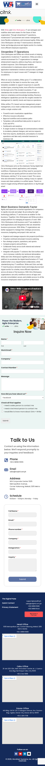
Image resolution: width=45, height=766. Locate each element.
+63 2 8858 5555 (16, 462)
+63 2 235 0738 (22, 716)
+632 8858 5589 (34, 606)
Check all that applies (11, 403)
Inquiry (12, 557)
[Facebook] (16, 754)
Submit (5, 420)
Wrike (7, 30)
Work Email (6, 350)
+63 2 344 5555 (22, 674)
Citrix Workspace (18, 30)
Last (25, 346)
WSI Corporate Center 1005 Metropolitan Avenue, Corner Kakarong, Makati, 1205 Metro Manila (25, 485)
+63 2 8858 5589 (23, 632)
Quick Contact (8, 603)
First (2, 346)
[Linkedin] (25, 754)
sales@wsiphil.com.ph (18, 472)
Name (4, 339)
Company (6, 359)
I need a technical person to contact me (20, 408)
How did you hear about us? (14, 394)
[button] (37, 4)
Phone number (15, 529)
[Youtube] (20, 754)
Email (11, 520)
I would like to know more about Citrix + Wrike (22, 411)
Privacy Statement (10, 607)
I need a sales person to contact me (19, 405)
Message (5, 376)
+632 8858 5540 (34, 609)
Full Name (13, 511)
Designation (14, 548)
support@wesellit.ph (33, 601)
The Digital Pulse (9, 599)
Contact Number (9, 368)
